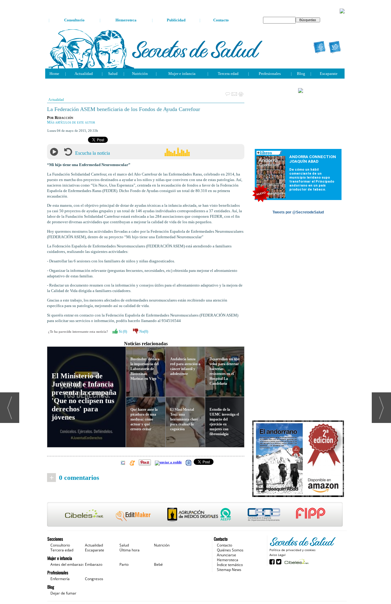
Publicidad (176, 20)
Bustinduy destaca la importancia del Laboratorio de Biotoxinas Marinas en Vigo (144, 369)
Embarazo (93, 564)
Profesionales (270, 73)
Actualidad (84, 73)
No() (143, 331)
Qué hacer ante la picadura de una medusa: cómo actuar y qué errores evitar (144, 419)
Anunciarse (226, 555)
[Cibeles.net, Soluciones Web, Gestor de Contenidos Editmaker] (296, 561)
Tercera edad (228, 73)
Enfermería (60, 578)
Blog (301, 73)
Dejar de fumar (63, 593)
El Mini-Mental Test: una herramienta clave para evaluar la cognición (184, 419)
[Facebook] (319, 47)
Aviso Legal (277, 555)
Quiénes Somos (230, 550)
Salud (113, 73)
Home (54, 73)
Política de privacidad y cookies (292, 550)
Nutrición (140, 73)
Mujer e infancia (182, 73)
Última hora (129, 550)
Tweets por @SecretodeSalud (298, 212)
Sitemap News (229, 569)
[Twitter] (334, 47)
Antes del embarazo (67, 564)
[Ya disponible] (298, 459)
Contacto (221, 20)
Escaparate (329, 73)
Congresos (94, 578)
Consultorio (74, 20)
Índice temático (230, 564)
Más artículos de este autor (71, 122)
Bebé (158, 564)
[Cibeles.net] (195, 515)
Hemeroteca (126, 20)
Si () (122, 331)
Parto (124, 564)
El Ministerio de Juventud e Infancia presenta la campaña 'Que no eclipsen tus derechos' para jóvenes (84, 396)
